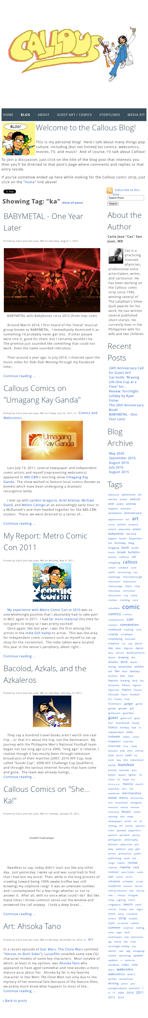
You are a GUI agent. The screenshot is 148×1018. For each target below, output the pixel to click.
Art (90, 939)
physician (126, 844)
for (110, 699)
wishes (112, 979)
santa (119, 876)
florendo (113, 694)
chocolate (114, 590)
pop (130, 849)
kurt (134, 770)
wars (111, 969)
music (126, 811)
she (131, 890)
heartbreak (123, 722)
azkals (137, 529)
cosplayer (127, 634)
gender (123, 708)
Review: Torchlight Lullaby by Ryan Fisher (124, 396)
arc (128, 519)
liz (118, 779)
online (129, 825)
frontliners (115, 703)
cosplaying (115, 638)
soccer (112, 909)
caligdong (114, 562)
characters (129, 581)
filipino (126, 689)
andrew (131, 504)
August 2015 (119, 472)
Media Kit (136, 115)
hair (110, 722)
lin (140, 774)
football (135, 694)
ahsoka (112, 499)
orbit (111, 830)
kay (119, 760)
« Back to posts (15, 1000)
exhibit (139, 666)
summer (114, 927)
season (127, 886)
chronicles (114, 595)
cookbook (114, 629)
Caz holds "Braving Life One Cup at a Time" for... (124, 382)
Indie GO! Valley (38, 633)
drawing (123, 657)
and (111, 504)
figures (137, 685)
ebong (112, 666)
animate (126, 508)
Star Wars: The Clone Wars (61, 949)
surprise (128, 927)
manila (128, 784)
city (126, 595)
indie (129, 732)
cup (130, 643)
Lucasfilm (52, 954)
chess (128, 586)
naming (113, 816)
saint (140, 872)
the (126, 941)
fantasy (135, 671)
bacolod (131, 533)
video (125, 964)
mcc (124, 788)
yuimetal (134, 988)
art (135, 518)
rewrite (112, 867)
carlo (111, 572)
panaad (121, 830)
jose (111, 755)
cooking (129, 629)
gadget (128, 703)
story (121, 913)
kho (126, 760)
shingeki (133, 895)
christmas (129, 590)
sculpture (114, 886)
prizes (112, 853)
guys (137, 718)
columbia (114, 608)
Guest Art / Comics (74, 115)
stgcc (140, 909)
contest (113, 625)
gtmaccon (114, 713)
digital (139, 648)
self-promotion (117, 890)
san (111, 876)
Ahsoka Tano (69, 963)
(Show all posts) (72, 202)
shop (111, 900)
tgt (110, 941)
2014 (121, 997)
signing (121, 900)
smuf (138, 904)
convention (129, 624)
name (137, 812)
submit (135, 923)
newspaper (115, 821)
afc (140, 494)
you (133, 983)
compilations (116, 619)
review (132, 862)
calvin (112, 567)
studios (133, 918)
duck (124, 662)
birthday (120, 543)
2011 (140, 992)
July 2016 (116, 467)
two (121, 951)
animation (115, 513)
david (138, 643)
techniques (115, 937)
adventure (128, 494)
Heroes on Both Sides (22, 954)
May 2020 (116, 453)
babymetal (116, 533)
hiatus (113, 727)
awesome (124, 529)
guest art (126, 718)
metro (123, 798)
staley (123, 909)
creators (113, 643)
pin (137, 844)
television (137, 937)
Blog (25, 115)
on (121, 825)
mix (110, 802)
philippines (115, 839)
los (133, 779)
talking (140, 927)
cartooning (124, 572)
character (114, 581)
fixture (138, 689)
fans (125, 671)
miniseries (137, 798)
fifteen (126, 685)
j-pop (134, 746)
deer (118, 648)
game (139, 703)
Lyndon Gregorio (43, 500)
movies (135, 807)
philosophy (131, 839)
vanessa (130, 960)
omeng (112, 825)
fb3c (122, 676)
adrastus (113, 494)
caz (135, 572)
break (121, 552)
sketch (128, 904)
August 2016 (119, 463)
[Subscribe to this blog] (110, 190)
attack (112, 529)
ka (136, 755)
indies (126, 736)
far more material (63, 619)
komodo (124, 770)
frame (118, 699)
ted (126, 937)
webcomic (125, 969)
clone (134, 595)
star (131, 909)
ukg (128, 951)
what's (131, 974)
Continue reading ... (19, 376)
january (113, 750)
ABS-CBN (30, 477)
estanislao (125, 666)
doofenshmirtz (136, 652)
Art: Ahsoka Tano (32, 926)
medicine (114, 793)
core (139, 629)
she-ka (140, 890)
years (124, 983)
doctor (120, 652)
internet (128, 741)
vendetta (113, 964)
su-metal (122, 923)
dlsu (111, 652)
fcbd (130, 676)
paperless (135, 830)
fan (117, 671)
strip (122, 918)
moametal (121, 802)
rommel (113, 872)
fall (110, 671)
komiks (112, 770)
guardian (128, 713)
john (130, 750)
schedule (114, 881)
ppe (137, 849)
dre (133, 657)
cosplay (113, 634)
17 (113, 992)
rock (136, 867)
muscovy (113, 812)
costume (130, 638)
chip (137, 586)
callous (130, 562)
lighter (132, 774)
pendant (125, 835)
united (112, 955)
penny (136, 835)
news (130, 816)
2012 (111, 997)
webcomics (116, 974)
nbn (122, 816)
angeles (113, 508)
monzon (113, 807)
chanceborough (132, 577)
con (130, 619)
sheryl (121, 895)
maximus (113, 788)
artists (122, 524)
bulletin (134, 552)
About (44, 115)
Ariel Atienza (69, 500)
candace (123, 567)
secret (139, 886)
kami (111, 760)
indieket (114, 736)
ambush (135, 499)
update (138, 955)
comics (114, 614)
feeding (125, 680)
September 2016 (122, 458)
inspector (114, 741)
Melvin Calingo (33, 505)
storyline (132, 913)
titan (133, 941)
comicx (128, 614)
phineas (113, 844)
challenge (114, 577)
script (139, 881)
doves (112, 657)
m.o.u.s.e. (114, 784)
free (127, 699)
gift (132, 708)
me (131, 788)
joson (119, 755)
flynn (124, 694)
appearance (115, 519)
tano (111, 932)
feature (113, 680)
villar (135, 964)
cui (123, 643)
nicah (127, 821)
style (111, 923)
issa (125, 746)
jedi (122, 750)
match (139, 784)
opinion (140, 825)
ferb (135, 680)
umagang (139, 951)
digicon (128, 648)
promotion (125, 853)
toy (134, 946)
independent (116, 732)
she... (111, 895)
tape (119, 932)
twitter (112, 951)
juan (128, 755)
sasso (129, 876)
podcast (121, 849)
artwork (133, 524)
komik (112, 765)
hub (134, 727)
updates (113, 960)
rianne (125, 867)
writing (113, 983)
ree (134, 858)
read (127, 858)
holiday (124, 727)
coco (135, 600)
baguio (112, 538)
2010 (130, 992)
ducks (133, 662)
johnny (139, 750)
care (134, 567)
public (137, 853)
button (112, 557)
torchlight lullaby (119, 946)
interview (114, 746)
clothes (112, 600)
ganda (112, 708)
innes (136, 736)
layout (122, 774)
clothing (125, 600)
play (111, 849)
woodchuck (126, 979)
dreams (113, 662)
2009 (121, 992)
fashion (113, 676)
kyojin (112, 774)
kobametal (137, 760)
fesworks (113, 685)
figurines (113, 689)
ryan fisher (128, 872)
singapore (114, 904)
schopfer (128, 881)
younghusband (117, 988)
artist (111, 524)
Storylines (109, 115)
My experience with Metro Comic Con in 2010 (44, 610)
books (135, 547)
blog (131, 543)
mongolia (136, 802)
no (135, 821)
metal (112, 798)
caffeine (124, 557)
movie (124, 807)
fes (142, 680)
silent (131, 900)
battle (123, 538)
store (111, 913)
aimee (123, 499)
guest (113, 717)
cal (134, 557)
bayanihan (135, 538)
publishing (114, 858)
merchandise (131, 793)
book (125, 547)
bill (110, 543)
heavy (136, 722)
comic (131, 606)
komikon (126, 764)
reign (111, 862)
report (121, 862)
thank (117, 941)
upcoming (125, 955)
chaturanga (115, 586)
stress (112, 918)
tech (127, 932)
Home (8, 115)
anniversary (133, 513)
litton (111, 779)
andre (120, 504)
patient (112, 835)
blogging (113, 547)
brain (111, 552)
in (140, 727)
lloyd (126, 779)
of (140, 821)
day (110, 648)
